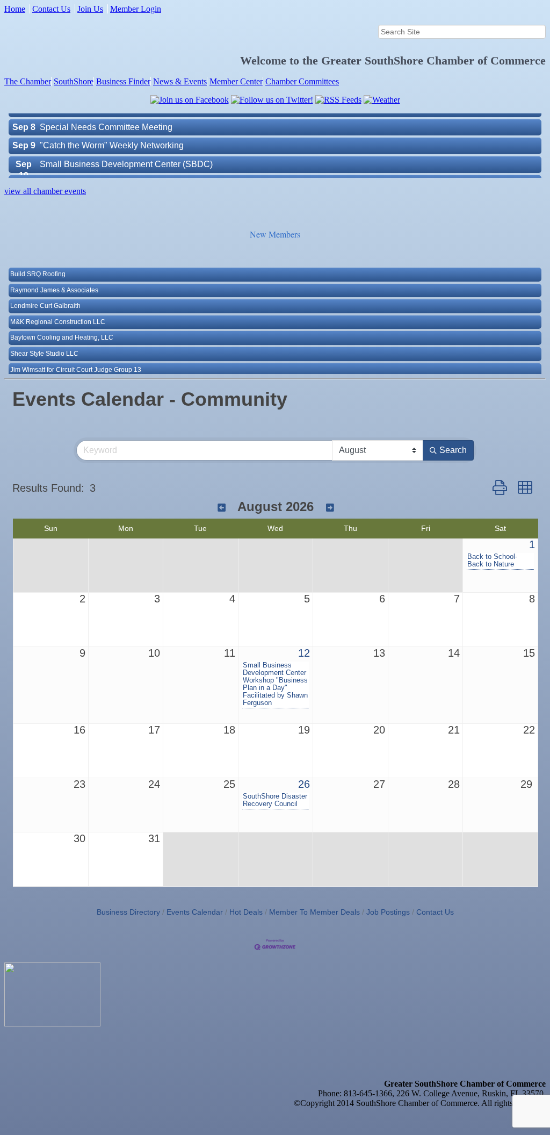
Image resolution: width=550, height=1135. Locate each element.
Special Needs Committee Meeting (106, 115)
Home (14, 8)
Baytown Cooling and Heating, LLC (61, 325)
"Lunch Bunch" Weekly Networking (106, 171)
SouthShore (73, 81)
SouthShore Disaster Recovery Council (275, 800)
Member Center (236, 81)
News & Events (180, 81)
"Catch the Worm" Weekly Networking (112, 133)
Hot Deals (246, 912)
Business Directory (128, 912)
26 (304, 784)
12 (304, 653)
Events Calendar (195, 912)
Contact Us (51, 8)
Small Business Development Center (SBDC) (126, 152)
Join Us (90, 8)
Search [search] (453, 450)
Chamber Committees (302, 81)
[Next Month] (330, 508)
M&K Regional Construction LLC (57, 310)
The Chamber (27, 81)
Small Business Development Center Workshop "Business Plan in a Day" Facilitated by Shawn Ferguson (275, 684)
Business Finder (123, 81)
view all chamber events (45, 191)
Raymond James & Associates (54, 278)
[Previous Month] (221, 508)
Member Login (135, 8)
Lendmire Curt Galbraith (45, 294)
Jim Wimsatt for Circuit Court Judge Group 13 (75, 358)
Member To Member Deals (314, 912)
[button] (499, 488)
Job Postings (388, 912)
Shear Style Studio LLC (44, 342)
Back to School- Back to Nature (492, 560)
